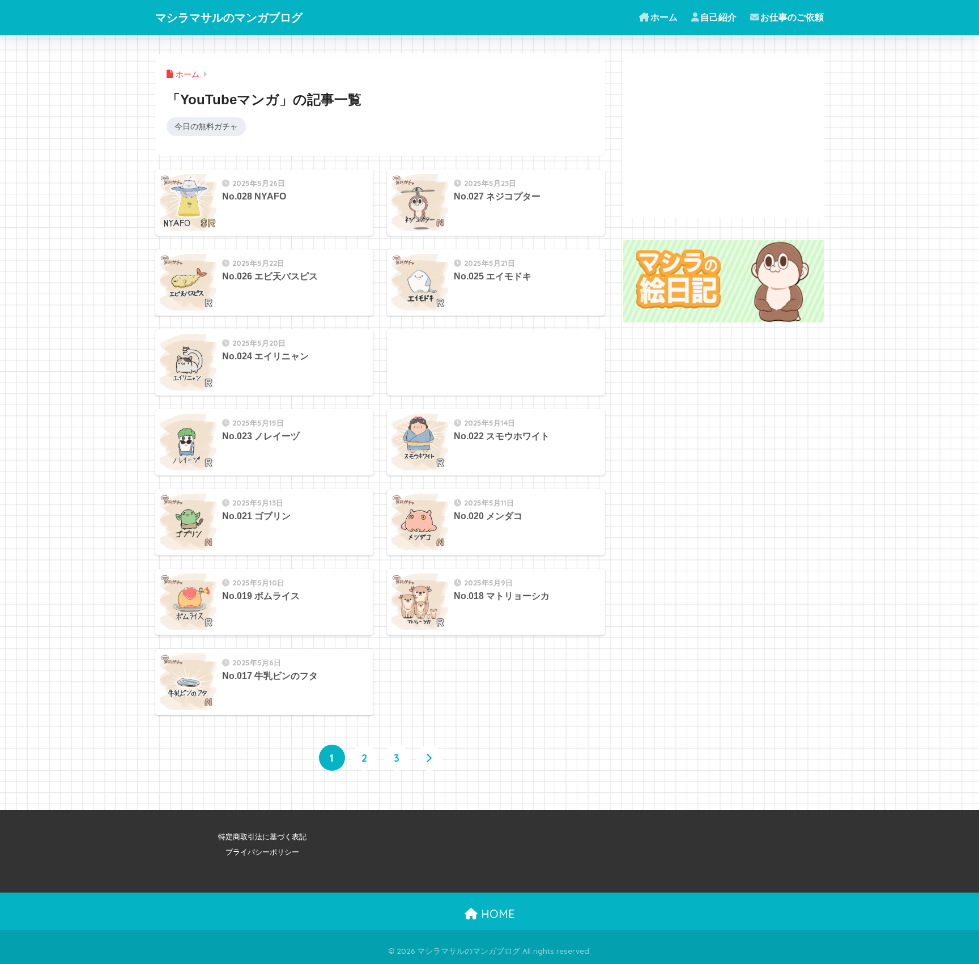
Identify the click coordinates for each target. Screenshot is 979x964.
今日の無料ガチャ (206, 126)
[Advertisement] (472, 357)
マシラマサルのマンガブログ (229, 17)
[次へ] (429, 758)
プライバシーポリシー (262, 852)
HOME (496, 914)
